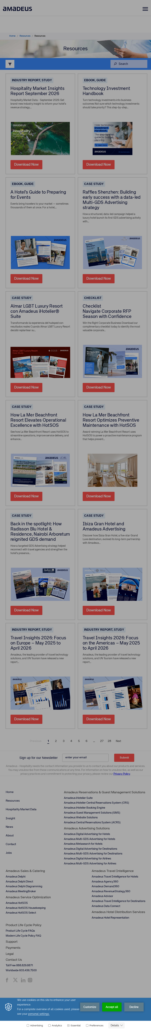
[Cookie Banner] (75, 1014)
